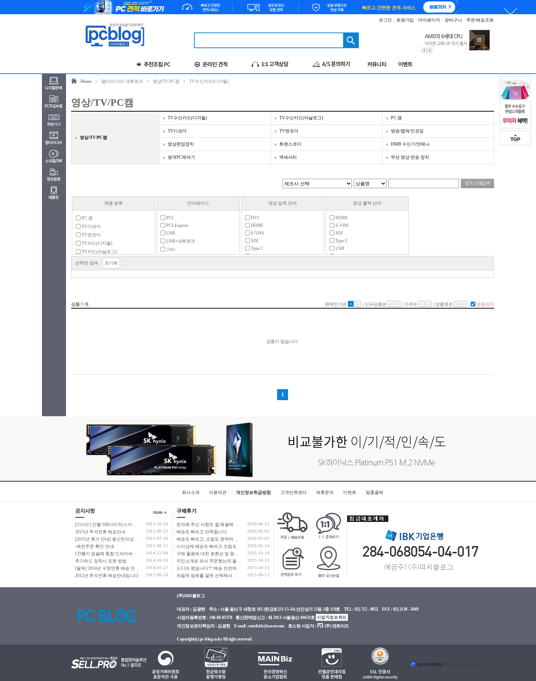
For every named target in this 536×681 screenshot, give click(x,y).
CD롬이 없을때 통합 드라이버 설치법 (111, 553)
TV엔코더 (288, 131)
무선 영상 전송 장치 (410, 157)
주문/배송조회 (480, 20)
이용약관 (217, 492)
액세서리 (288, 157)
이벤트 (349, 492)
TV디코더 (177, 131)
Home (86, 81)
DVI (254, 217)
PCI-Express (177, 225)
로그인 (385, 20)
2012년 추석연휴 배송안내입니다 (107, 575)
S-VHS (257, 233)
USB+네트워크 (180, 241)
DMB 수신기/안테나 (410, 144)
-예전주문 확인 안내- (95, 546)
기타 (170, 249)
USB (170, 233)
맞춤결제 (374, 492)
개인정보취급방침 (253, 492)
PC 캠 (396, 117)
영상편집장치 (181, 144)
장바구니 (453, 20)
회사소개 (190, 492)
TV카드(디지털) (96, 243)
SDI (254, 240)
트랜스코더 (290, 144)
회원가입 (405, 20)
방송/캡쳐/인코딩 (407, 131)
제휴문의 (325, 492)
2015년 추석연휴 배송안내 (100, 531)
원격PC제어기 (181, 157)
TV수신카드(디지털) (209, 81)
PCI (169, 217)
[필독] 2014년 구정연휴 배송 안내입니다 (113, 568)
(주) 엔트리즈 (337, 625)
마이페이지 (429, 20)
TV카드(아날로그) (99, 251)
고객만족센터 (293, 492)
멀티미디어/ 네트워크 (122, 81)
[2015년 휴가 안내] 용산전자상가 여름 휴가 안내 (121, 539)
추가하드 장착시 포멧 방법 (101, 561)
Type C (256, 248)
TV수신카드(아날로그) (301, 117)
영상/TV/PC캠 (166, 81)
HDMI (256, 225)
